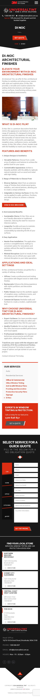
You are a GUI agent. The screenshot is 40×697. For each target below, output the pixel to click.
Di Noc (8, 398)
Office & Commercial (15, 380)
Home (16, 44)
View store (11, 568)
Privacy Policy (27, 693)
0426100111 (7, 619)
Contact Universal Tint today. (13, 356)
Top (20, 676)
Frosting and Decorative (16, 389)
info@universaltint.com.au (28, 16)
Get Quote (19, 38)
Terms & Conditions (15, 693)
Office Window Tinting (15, 383)
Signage (9, 395)
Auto (8, 371)
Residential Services (14, 375)
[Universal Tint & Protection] (20, 10)
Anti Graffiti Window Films (16, 386)
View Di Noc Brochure (14, 205)
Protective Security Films (16, 392)
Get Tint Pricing (21, 528)
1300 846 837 (10, 16)
